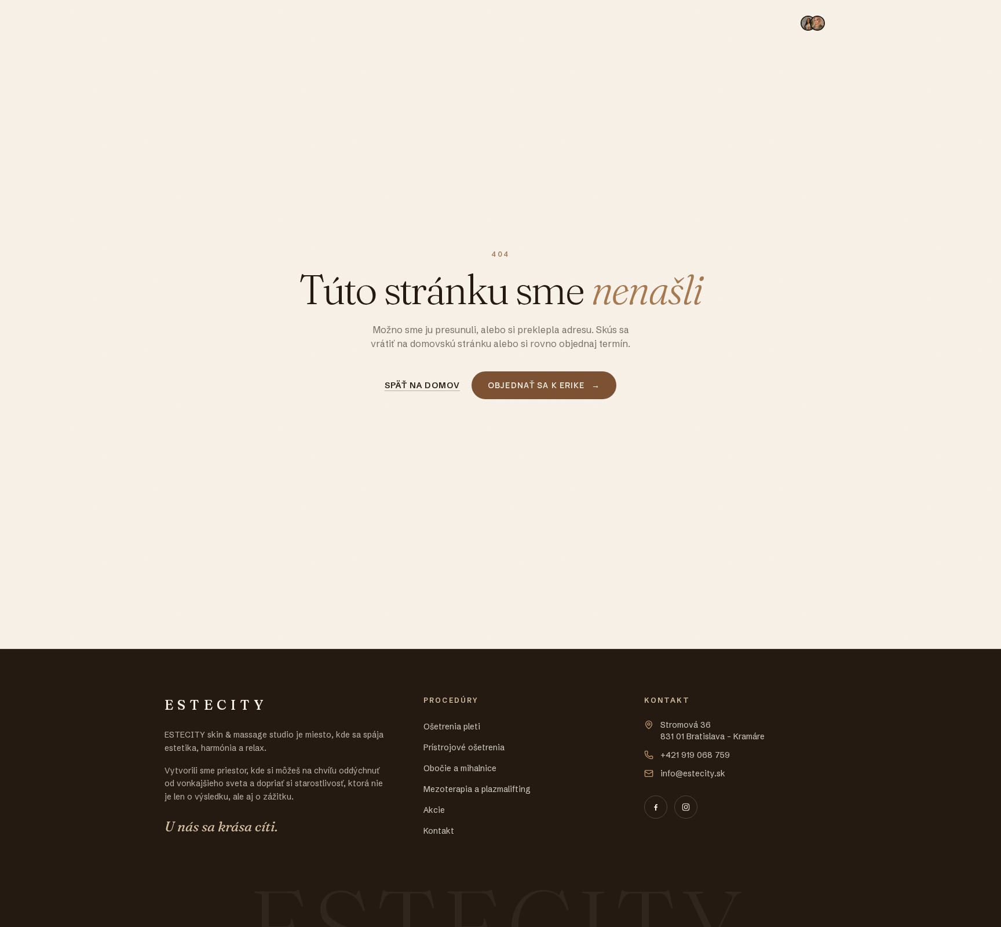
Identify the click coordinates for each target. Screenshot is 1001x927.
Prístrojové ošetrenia (396, 23)
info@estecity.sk (692, 773)
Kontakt (763, 23)
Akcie (718, 23)
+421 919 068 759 (695, 755)
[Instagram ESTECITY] (685, 807)
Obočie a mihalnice (504, 23)
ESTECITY (203, 23)
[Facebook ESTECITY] (655, 807)
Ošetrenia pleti (296, 23)
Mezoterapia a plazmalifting (626, 23)
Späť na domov (423, 385)
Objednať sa (858, 23)
